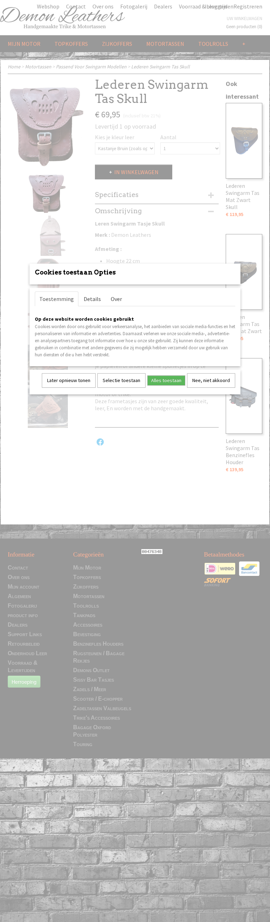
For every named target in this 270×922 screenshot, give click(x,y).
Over (116, 298)
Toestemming (56, 298)
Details (92, 298)
